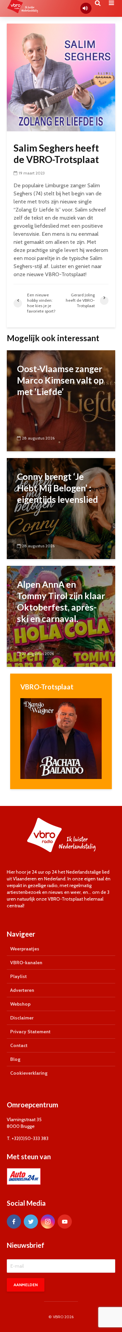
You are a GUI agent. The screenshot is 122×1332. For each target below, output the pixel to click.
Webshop (20, 1004)
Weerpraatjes (24, 949)
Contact (18, 1045)
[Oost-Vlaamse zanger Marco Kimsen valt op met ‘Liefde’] (61, 400)
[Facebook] (14, 1221)
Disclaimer (22, 1018)
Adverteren (22, 990)
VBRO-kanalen (26, 963)
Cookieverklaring (28, 1073)
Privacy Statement (30, 1032)
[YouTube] (65, 1221)
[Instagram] (48, 1221)
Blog (15, 1059)
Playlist (18, 976)
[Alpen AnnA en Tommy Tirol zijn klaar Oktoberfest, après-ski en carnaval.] (61, 616)
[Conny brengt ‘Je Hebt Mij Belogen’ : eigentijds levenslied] (61, 508)
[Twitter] (31, 1221)
